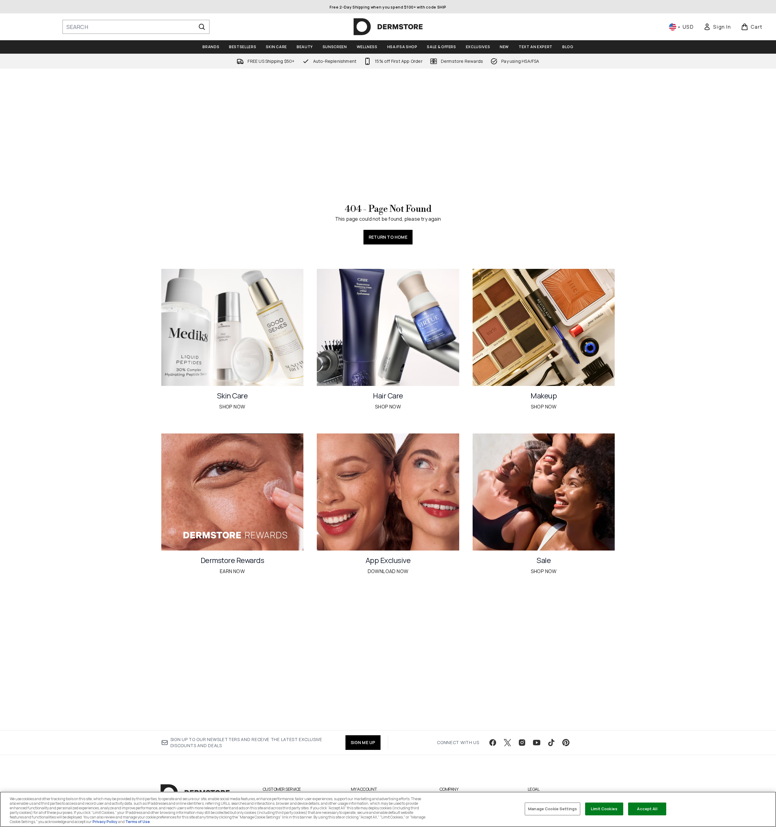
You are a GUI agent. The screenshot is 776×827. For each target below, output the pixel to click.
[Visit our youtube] (536, 742)
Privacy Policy (104, 821)
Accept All (647, 808)
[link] (717, 27)
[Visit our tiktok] (551, 742)
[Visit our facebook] (492, 742)
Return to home (388, 237)
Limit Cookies (604, 808)
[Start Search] (202, 27)
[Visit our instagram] (522, 742)
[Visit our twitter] (507, 742)
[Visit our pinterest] (566, 742)
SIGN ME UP (363, 742)
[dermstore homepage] (388, 26)
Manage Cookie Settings (552, 808)
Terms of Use (137, 821)
